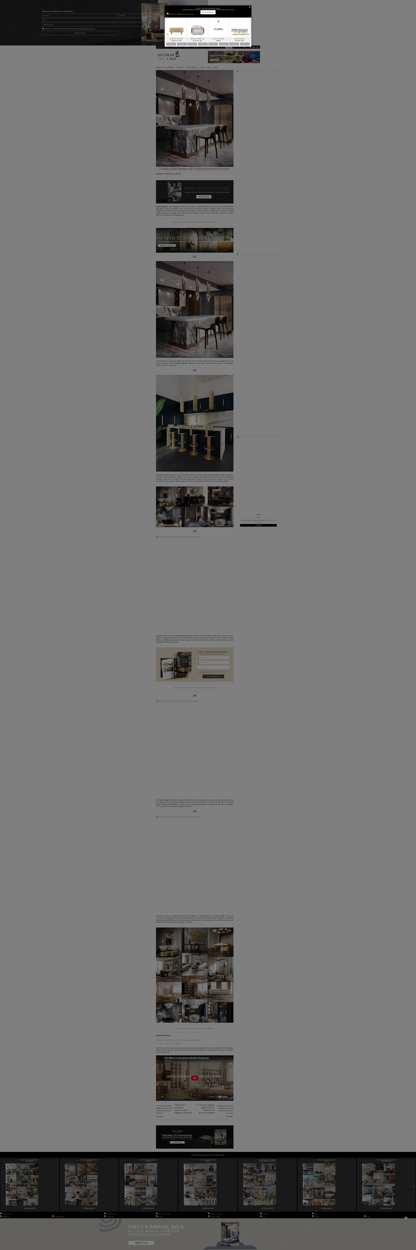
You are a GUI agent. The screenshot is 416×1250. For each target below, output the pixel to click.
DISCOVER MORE (208, 12)
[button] (248, 34)
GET (171, 44)
